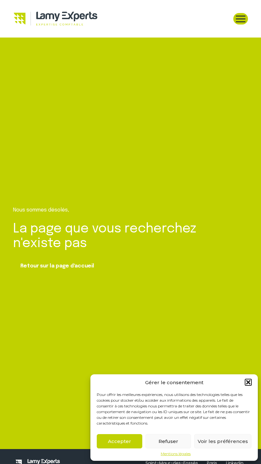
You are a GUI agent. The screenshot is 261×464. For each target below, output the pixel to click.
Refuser (168, 441)
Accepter (119, 441)
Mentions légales (176, 454)
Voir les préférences (223, 441)
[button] (248, 382)
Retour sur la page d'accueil (57, 266)
